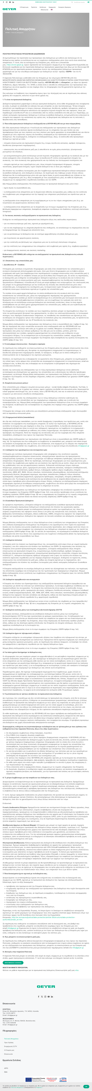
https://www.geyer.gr (15, 65)
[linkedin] (13, 2)
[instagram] (6, 2)
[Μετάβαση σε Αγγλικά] (51, 9)
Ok (86, 1086)
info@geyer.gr (83, 446)
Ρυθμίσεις (39, 1087)
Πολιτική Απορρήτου (17, 1087)
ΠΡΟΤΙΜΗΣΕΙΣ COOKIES (13, 962)
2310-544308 (11, 1023)
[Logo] (9, 9)
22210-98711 (10, 1013)
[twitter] (42, 997)
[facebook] (3, 2)
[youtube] (10, 2)
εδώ (76, 970)
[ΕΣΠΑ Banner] (46, 1077)
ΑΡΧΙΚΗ (7, 32)
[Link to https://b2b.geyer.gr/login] (88, 2)
